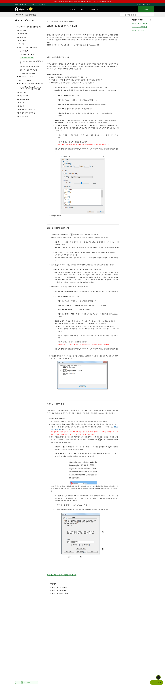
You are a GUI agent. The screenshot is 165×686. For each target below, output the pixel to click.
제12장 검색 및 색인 (23, 116)
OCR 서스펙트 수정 (138, 30)
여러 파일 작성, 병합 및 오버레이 (29, 66)
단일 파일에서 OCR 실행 (139, 23)
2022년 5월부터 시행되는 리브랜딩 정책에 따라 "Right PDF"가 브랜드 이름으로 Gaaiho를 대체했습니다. (82, 1)
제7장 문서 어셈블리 (23, 99)
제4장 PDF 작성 (22, 40)
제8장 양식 (20, 102)
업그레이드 (42, 4)
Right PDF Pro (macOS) (60, 587)
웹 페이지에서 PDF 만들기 (27, 73)
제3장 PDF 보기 (22, 37)
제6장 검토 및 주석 (22, 96)
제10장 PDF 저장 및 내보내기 (26, 109)
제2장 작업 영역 (22, 34)
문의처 (146, 9)
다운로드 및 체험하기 (20, 4)
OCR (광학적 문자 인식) (27, 58)
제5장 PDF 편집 (22, 92)
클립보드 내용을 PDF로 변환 (28, 70)
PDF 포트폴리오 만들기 (26, 77)
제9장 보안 (20, 106)
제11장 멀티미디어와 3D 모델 (26, 113)
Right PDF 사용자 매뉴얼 (25, 14)
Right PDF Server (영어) (60, 593)
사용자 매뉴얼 (54, 21)
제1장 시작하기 (21, 30)
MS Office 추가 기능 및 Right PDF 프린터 (31, 83)
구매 (33, 4)
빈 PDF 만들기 (24, 51)
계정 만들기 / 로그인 (144, 4)
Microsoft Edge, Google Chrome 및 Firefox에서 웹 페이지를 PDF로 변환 (30, 88)
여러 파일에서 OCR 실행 (139, 27)
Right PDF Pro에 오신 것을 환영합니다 (29, 27)
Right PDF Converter (25, 80)
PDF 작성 (21, 44)
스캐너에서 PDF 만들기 (27, 54)
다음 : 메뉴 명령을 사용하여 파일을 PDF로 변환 (61, 575)
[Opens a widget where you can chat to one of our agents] (156, 682)
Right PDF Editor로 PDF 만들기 (28, 47)
